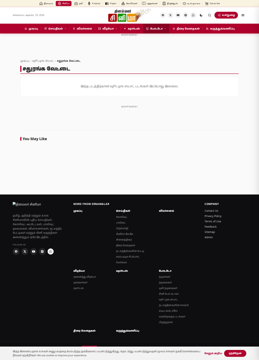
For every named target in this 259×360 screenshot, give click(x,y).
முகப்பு (24, 60)
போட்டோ (165, 271)
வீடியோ (79, 271)
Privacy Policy (213, 216)
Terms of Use (213, 221)
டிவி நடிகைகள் (168, 288)
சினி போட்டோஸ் (169, 293)
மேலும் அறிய (213, 353)
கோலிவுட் (122, 217)
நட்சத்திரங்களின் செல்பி (174, 305)
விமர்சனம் (166, 210)
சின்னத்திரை (124, 239)
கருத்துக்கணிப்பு (127, 330)
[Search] (209, 15)
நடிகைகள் (165, 282)
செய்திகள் (123, 210)
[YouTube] (178, 15)
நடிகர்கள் (164, 276)
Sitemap (210, 232)
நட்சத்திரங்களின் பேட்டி (130, 251)
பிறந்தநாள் (166, 322)
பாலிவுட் (121, 222)
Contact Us (211, 210)
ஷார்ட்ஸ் (78, 288)
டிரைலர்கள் (80, 282)
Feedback (211, 226)
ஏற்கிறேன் (235, 353)
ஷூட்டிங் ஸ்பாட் (43, 60)
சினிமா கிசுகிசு (124, 234)
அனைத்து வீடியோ (84, 276)
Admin (209, 237)
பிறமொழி (122, 228)
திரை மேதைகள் (125, 245)
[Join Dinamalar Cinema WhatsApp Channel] (193, 15)
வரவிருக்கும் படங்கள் (172, 316)
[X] (170, 15)
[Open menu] (242, 15)
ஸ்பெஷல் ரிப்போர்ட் (128, 256)
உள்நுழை (228, 15)
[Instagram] (186, 15)
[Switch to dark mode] (201, 15)
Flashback (121, 262)
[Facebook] (163, 15)
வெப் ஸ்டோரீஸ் (168, 310)
